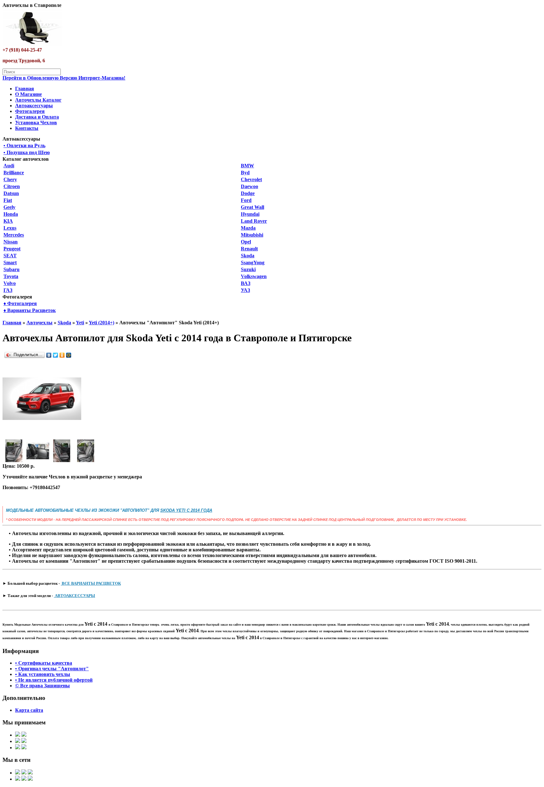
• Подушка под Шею (26, 152)
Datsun (11, 193)
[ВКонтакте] (49, 355)
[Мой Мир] (68, 355)
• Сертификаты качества (43, 663)
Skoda (247, 255)
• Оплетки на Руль (24, 145)
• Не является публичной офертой (54, 680)
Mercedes (13, 234)
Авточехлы (39, 322)
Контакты (26, 128)
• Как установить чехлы (42, 674)
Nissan (10, 241)
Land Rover (254, 221)
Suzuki (248, 269)
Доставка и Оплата (37, 117)
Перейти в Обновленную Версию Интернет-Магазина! (64, 78)
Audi (8, 165)
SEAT (10, 255)
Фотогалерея (30, 111)
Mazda (248, 228)
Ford (246, 200)
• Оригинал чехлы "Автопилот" (52, 668)
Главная (24, 88)
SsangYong (252, 262)
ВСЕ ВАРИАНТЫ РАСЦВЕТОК (91, 583)
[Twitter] (55, 355)
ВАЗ (245, 283)
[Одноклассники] (62, 355)
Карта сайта (29, 710)
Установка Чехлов (36, 122)
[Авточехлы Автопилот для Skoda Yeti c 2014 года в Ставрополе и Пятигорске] (42, 436)
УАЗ (245, 290)
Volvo (9, 283)
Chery (10, 179)
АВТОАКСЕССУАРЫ (74, 595)
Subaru (11, 269)
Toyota (10, 276)
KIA (8, 221)
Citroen (11, 186)
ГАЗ (7, 290)
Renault (249, 248)
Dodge (248, 193)
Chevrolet (251, 179)
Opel (246, 241)
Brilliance (13, 172)
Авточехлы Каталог (38, 100)
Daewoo (249, 186)
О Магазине (28, 94)
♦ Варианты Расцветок (29, 310)
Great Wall (252, 207)
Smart (10, 262)
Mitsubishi (252, 234)
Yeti (80, 322)
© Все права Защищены (42, 685)
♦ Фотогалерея (20, 303)
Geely (9, 207)
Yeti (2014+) (101, 322)
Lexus (9, 228)
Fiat (7, 200)
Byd (245, 172)
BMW (247, 165)
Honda (10, 214)
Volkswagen (254, 276)
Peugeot (11, 248)
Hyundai (250, 214)
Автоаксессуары (34, 105)
